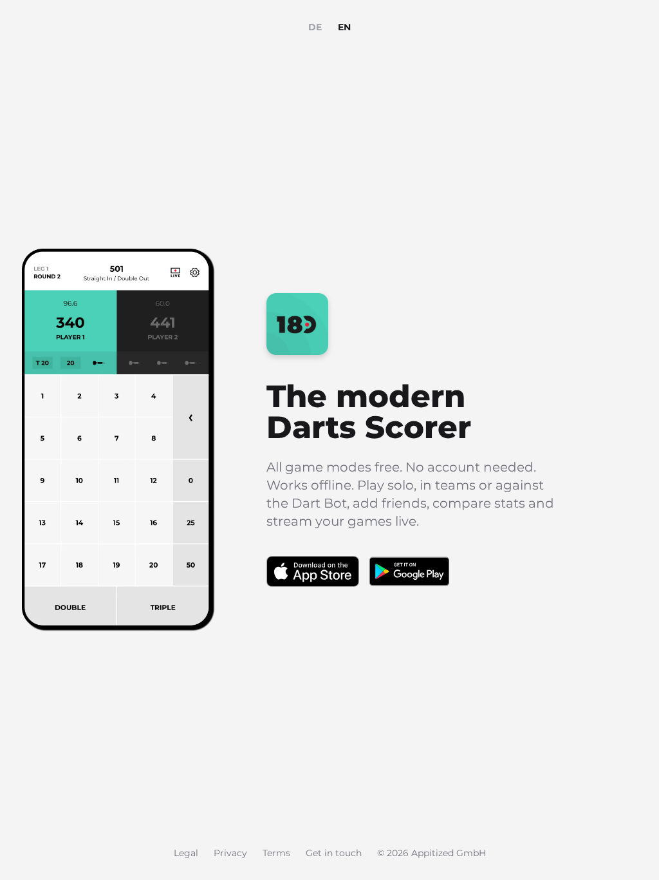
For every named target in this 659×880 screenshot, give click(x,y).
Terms (276, 853)
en (344, 27)
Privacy (230, 853)
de (315, 27)
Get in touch (334, 853)
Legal (186, 853)
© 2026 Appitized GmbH (431, 853)
